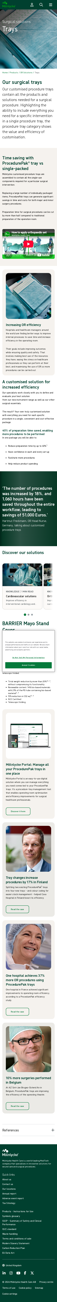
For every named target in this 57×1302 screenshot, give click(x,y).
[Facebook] (25, 1273)
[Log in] (32, 5)
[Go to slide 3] (32, 614)
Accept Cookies (28, 665)
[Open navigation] (50, 5)
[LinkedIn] (4, 1273)
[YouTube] (18, 1273)
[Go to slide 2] (28, 614)
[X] (32, 1273)
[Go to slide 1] (25, 614)
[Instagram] (11, 1273)
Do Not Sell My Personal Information (28, 658)
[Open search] (41, 5)
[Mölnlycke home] (9, 4)
